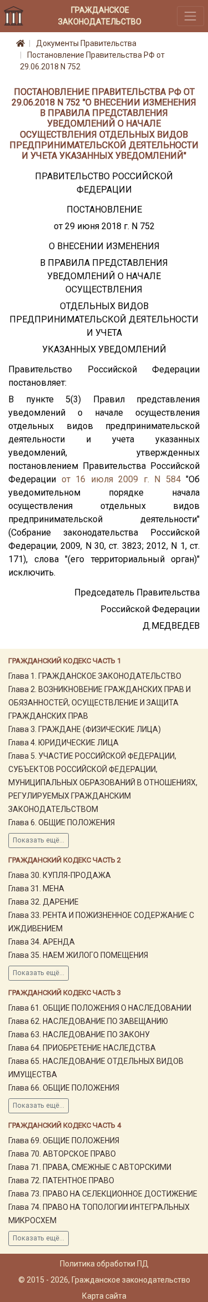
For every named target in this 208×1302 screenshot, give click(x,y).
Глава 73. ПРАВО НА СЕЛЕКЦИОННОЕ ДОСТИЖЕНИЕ (102, 1193)
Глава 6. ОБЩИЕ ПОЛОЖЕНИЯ (61, 822)
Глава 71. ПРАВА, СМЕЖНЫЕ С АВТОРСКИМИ (89, 1167)
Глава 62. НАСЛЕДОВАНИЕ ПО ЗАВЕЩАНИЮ (88, 1021)
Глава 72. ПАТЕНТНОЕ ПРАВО (61, 1180)
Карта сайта (104, 1295)
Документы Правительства (86, 43)
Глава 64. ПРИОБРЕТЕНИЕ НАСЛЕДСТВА (82, 1047)
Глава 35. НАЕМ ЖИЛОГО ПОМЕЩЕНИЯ (78, 955)
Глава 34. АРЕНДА (41, 941)
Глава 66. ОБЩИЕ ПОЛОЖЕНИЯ (63, 1087)
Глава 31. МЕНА (36, 888)
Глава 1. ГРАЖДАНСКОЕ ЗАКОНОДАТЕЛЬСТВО (94, 676)
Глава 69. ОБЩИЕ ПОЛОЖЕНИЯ (63, 1140)
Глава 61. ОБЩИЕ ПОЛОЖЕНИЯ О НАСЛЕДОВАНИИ (99, 1007)
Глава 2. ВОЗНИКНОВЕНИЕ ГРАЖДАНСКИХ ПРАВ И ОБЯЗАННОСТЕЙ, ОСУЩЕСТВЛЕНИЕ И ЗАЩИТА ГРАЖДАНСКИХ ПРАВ (99, 702)
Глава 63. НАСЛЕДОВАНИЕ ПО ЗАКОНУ (79, 1034)
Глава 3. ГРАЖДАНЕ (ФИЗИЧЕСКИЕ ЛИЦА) (84, 729)
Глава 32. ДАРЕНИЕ (43, 901)
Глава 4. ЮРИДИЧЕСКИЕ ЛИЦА (63, 742)
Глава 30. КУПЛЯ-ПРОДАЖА (59, 875)
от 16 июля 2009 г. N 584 (121, 479)
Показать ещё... (38, 840)
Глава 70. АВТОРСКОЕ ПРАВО (62, 1153)
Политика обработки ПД (104, 1263)
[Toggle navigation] (190, 16)
